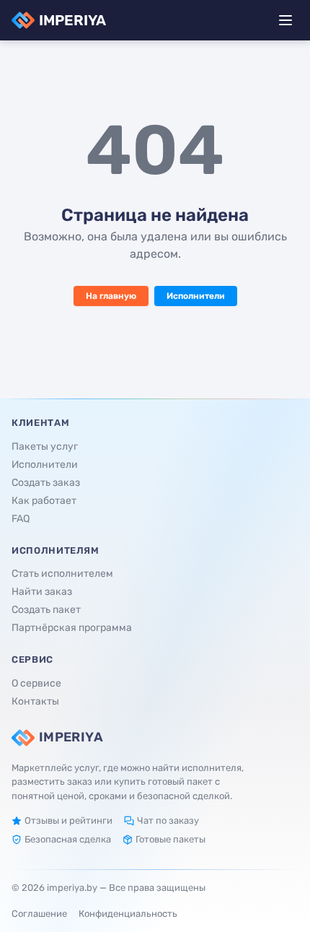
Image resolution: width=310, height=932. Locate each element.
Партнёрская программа (72, 628)
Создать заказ (46, 482)
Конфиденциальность (128, 913)
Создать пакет (46, 610)
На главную (111, 296)
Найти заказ (42, 591)
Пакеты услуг (45, 446)
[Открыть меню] (285, 20)
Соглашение (39, 913)
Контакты (35, 701)
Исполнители (196, 296)
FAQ (21, 519)
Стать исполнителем (62, 573)
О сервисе (36, 683)
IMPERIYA (72, 20)
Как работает (44, 501)
